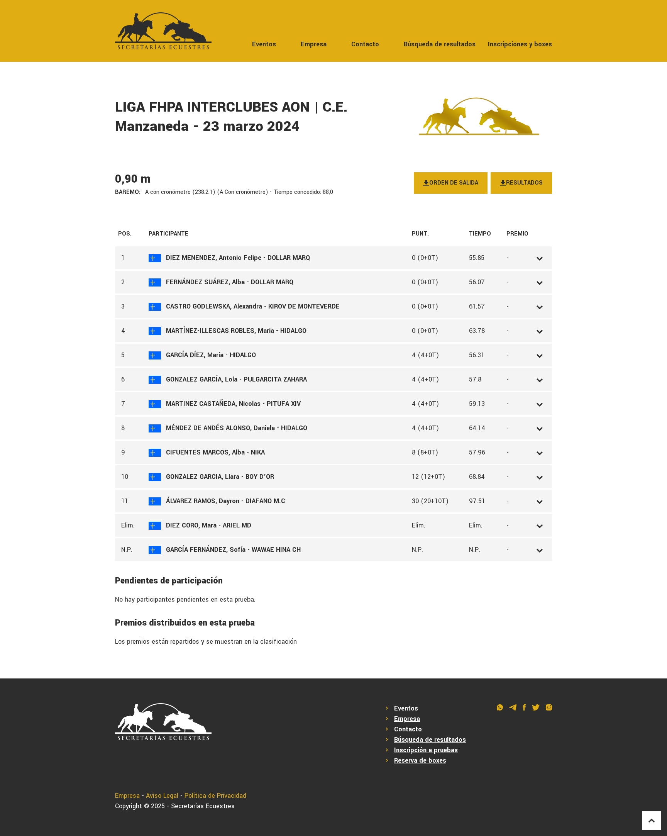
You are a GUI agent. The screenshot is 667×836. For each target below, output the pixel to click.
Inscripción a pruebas (426, 750)
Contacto (365, 44)
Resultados (524, 183)
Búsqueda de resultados (440, 44)
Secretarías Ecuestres (203, 806)
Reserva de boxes (420, 760)
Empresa (314, 44)
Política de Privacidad (215, 795)
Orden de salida (453, 183)
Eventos (264, 44)
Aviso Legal (162, 795)
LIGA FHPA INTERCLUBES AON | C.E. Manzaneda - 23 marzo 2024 (231, 116)
